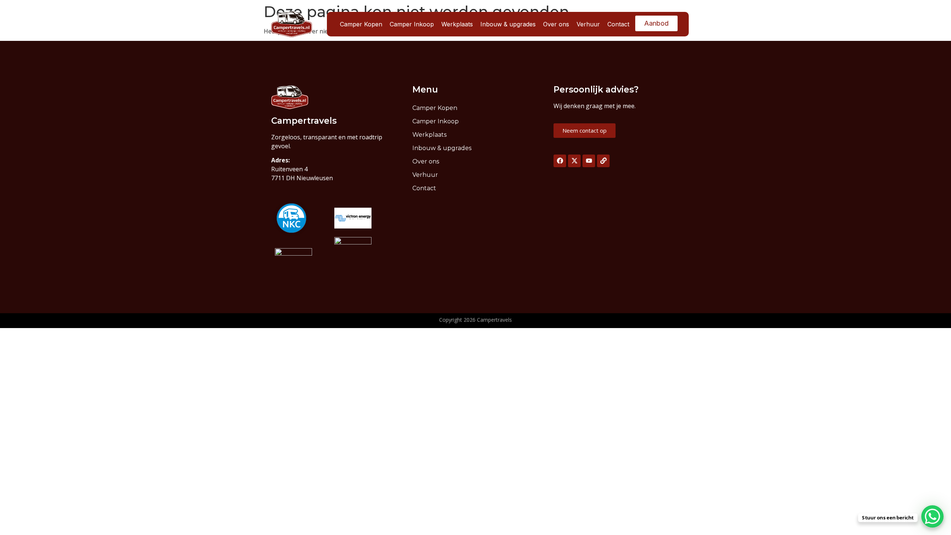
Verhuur (588, 24)
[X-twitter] (574, 161)
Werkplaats (457, 24)
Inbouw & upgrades (508, 24)
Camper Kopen (361, 24)
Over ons (556, 24)
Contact (618, 24)
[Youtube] (588, 161)
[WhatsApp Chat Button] (932, 516)
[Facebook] (560, 161)
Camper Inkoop (412, 24)
